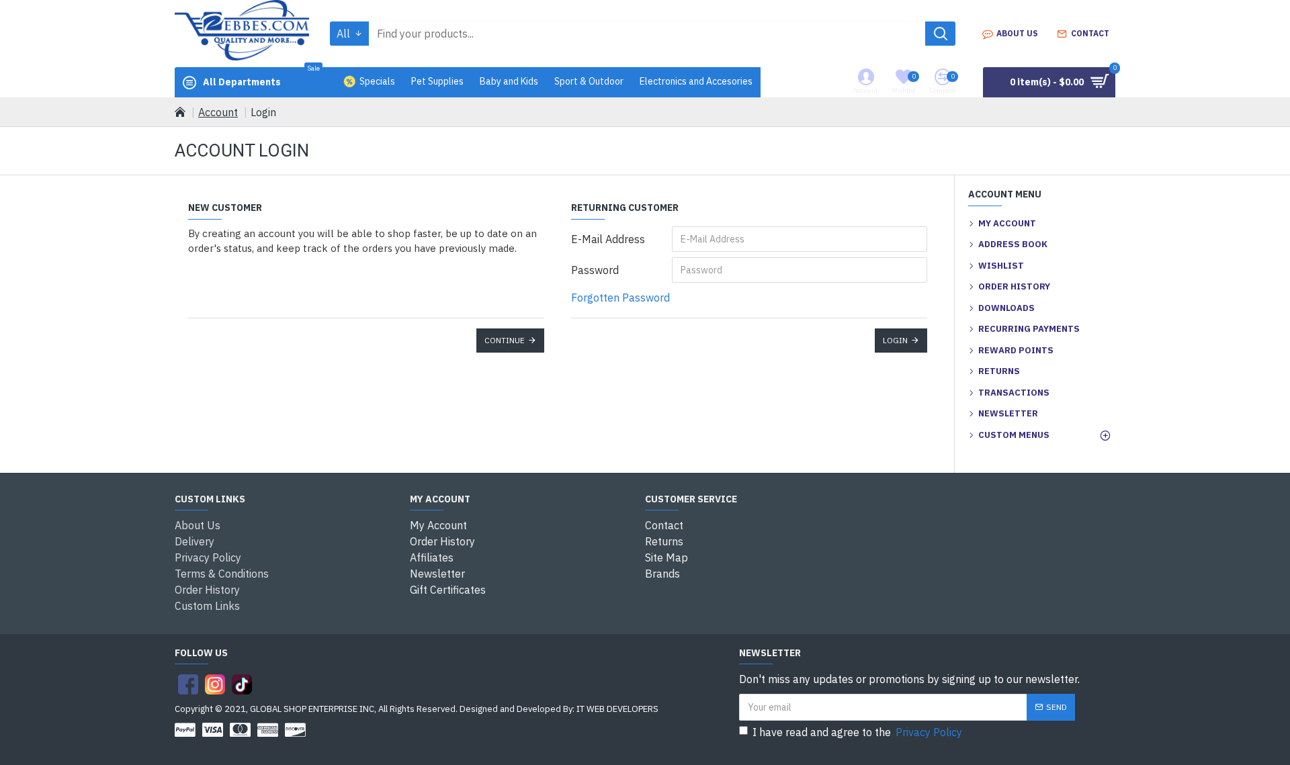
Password (595, 270)
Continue (504, 340)
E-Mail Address (608, 239)
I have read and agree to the (857, 732)
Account (218, 112)
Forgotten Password (620, 297)
